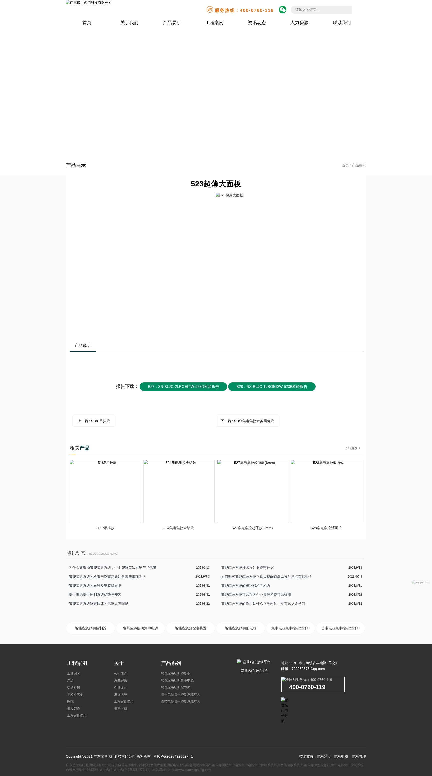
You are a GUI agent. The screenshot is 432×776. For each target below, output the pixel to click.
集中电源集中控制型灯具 (291, 628)
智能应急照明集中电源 (140, 628)
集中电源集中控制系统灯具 (180, 694)
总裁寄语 (120, 680)
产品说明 (83, 345)
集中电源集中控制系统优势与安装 (95, 595)
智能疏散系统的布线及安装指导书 (95, 586)
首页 (87, 22)
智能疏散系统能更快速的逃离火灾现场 (98, 604)
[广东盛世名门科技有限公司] (89, 2)
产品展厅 (172, 22)
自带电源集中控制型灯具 (341, 628)
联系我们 (342, 22)
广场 (70, 680)
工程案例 (215, 22)
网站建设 (324, 756)
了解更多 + (353, 448)
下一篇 (247, 421)
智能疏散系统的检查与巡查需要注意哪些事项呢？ (107, 577)
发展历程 (120, 694)
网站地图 (341, 756)
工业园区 (73, 673)
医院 (70, 701)
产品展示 (359, 165)
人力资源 (299, 22)
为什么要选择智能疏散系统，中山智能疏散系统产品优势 (112, 568)
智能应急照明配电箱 (240, 628)
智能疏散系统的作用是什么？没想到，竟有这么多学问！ (265, 604)
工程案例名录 (77, 715)
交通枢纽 (73, 687)
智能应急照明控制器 (90, 628)
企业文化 (120, 687)
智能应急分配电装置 (190, 628)
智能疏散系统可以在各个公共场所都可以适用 (256, 595)
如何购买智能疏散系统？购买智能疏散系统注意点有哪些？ (266, 577)
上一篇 (94, 421)
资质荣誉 (73, 708)
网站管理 (359, 756)
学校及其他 (75, 694)
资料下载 (120, 708)
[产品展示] (216, 92)
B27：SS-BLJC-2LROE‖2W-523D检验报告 (183, 386)
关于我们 (129, 22)
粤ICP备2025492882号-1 (173, 756)
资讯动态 (257, 22)
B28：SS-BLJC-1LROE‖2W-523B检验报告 (272, 386)
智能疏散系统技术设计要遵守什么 (247, 568)
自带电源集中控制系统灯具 (180, 701)
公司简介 (120, 673)
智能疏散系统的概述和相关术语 (245, 586)
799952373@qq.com (308, 669)
